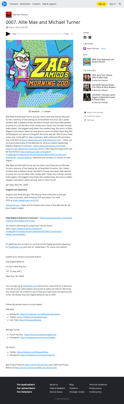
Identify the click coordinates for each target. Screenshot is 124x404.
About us (54, 384)
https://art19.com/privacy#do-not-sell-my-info (36, 367)
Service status (56, 392)
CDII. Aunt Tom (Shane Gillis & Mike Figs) (102, 76)
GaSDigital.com (30, 286)
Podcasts (14, 4)
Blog (72, 384)
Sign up (101, 4)
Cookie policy (95, 392)
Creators (36, 4)
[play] (8, 34)
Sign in (113, 4)
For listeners (24, 391)
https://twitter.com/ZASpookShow (32, 352)
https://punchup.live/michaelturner (40, 334)
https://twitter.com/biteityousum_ (32, 317)
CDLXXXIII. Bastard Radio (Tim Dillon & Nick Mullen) (103, 86)
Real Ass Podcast (20, 14)
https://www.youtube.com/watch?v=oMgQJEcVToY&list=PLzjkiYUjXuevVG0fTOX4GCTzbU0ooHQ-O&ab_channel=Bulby (34, 231)
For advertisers (26, 388)
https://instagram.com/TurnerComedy (37, 337)
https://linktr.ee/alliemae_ (30, 320)
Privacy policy (95, 388)
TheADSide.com (15, 247)
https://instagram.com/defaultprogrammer (40, 314)
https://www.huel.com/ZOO (25, 200)
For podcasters (26, 384)
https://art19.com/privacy (36, 364)
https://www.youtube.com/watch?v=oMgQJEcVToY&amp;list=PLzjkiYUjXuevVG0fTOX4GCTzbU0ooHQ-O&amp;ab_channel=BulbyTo (36, 154)
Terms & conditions (98, 384)
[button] (120, 3)
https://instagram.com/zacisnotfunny (37, 355)
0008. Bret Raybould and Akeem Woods (103, 60)
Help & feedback (57, 388)
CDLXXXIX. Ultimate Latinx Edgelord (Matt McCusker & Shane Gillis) (103, 97)
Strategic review (77, 392)
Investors (74, 388)
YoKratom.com (12, 205)
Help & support (49, 4)
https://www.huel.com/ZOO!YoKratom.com (41, 140)
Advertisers (25, 4)
